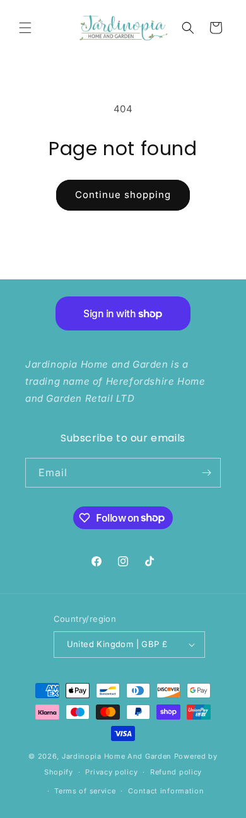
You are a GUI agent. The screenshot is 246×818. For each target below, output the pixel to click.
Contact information (166, 790)
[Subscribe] (206, 473)
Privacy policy (111, 772)
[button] (25, 28)
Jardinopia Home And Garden (118, 756)
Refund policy (176, 772)
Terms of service (84, 790)
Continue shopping (123, 195)
